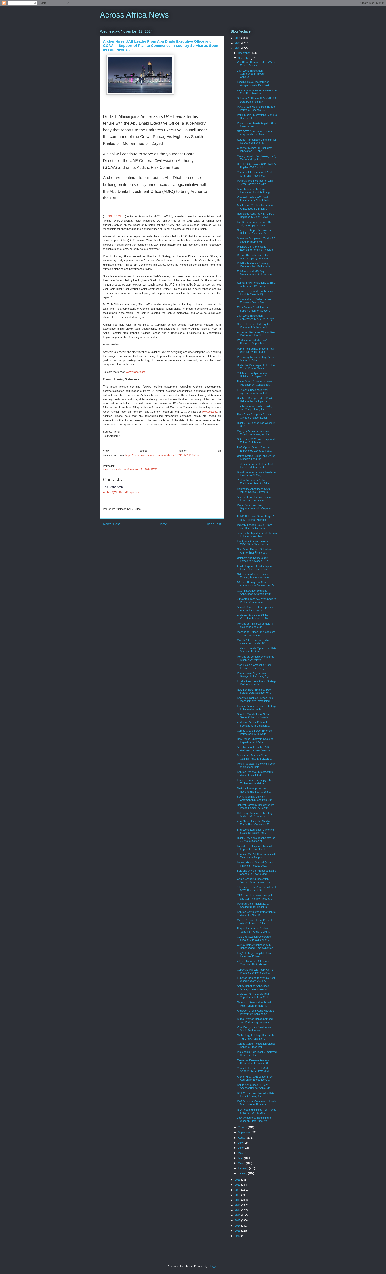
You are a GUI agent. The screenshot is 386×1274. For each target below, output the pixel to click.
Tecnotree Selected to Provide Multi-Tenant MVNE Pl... (254, 1004)
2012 (238, 1235)
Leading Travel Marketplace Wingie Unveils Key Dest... (254, 83)
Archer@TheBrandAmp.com (121, 492)
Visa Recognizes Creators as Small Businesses (254, 1029)
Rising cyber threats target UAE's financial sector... (256, 125)
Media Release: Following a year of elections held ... (256, 765)
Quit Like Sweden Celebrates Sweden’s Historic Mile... (254, 938)
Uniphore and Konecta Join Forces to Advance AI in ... (254, 559)
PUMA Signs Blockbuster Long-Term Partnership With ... (255, 182)
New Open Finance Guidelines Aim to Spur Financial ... (254, 551)
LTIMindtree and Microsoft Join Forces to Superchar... (255, 342)
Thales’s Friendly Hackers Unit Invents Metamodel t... (255, 466)
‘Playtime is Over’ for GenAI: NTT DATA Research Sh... (256, 889)
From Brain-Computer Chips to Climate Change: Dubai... (254, 416)
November (244, 58)
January (243, 1173)
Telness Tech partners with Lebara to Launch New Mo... (257, 535)
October (243, 1127)
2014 (238, 1225)
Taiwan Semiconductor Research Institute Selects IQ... (256, 293)
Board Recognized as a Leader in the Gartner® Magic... (256, 474)
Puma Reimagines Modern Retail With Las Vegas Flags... (256, 350)
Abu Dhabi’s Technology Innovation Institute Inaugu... (255, 191)
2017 (238, 1210)
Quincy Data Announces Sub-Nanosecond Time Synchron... (256, 946)
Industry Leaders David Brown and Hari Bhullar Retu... (254, 526)
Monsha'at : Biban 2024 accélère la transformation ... (256, 633)
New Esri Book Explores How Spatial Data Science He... (254, 691)
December (244, 52)
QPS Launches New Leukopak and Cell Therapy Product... (255, 897)
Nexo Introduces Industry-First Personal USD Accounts (254, 326)
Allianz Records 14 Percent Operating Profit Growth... (253, 963)
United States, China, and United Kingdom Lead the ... (256, 457)
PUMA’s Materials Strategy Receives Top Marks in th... (254, 265)
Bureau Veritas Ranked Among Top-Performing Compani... (255, 1020)
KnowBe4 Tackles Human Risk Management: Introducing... (255, 699)
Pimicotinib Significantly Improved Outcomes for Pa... (257, 1053)
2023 (238, 1179)
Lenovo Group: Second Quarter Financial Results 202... (255, 864)
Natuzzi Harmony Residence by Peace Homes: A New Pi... (255, 806)
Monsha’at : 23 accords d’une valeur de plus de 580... (254, 642)
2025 (238, 43)
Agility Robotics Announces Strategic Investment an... (253, 987)
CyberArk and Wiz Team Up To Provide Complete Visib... (255, 971)
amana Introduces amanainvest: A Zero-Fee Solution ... (257, 92)
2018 (238, 1205)
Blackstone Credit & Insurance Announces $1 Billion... (255, 207)
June (241, 1147)
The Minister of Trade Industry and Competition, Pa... (254, 408)
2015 (238, 1220)
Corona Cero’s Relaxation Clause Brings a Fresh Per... (256, 1045)
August (242, 1137)
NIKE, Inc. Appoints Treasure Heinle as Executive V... (254, 232)
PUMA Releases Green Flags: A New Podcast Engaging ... (255, 518)
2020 (238, 1195)
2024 (238, 48)
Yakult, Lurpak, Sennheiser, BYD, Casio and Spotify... (256, 158)
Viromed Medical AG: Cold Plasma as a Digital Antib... (254, 199)
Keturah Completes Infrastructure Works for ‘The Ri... (256, 913)
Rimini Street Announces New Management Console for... (254, 383)
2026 (238, 38)
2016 (238, 1215)
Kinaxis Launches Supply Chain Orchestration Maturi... (255, 782)
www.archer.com (135, 371)
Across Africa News (134, 14)
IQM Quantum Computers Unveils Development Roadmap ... (256, 1103)
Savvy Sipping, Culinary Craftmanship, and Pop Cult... (256, 798)
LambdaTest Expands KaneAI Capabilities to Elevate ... (254, 848)
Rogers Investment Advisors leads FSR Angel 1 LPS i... (254, 930)
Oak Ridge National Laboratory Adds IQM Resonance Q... (255, 815)
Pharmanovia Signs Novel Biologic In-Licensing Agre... (255, 675)
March (242, 1163)
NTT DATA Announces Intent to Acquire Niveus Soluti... (255, 133)
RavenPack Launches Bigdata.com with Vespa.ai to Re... (255, 508)
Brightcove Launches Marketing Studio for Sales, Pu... (255, 831)
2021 (238, 1190)
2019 (238, 1200)
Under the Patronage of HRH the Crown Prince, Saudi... (256, 367)
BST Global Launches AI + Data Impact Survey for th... (255, 1095)
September (245, 1132)
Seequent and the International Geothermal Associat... (255, 499)
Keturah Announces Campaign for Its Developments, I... (256, 141)
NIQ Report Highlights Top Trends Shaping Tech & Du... (256, 1111)
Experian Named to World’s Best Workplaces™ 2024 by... (256, 979)
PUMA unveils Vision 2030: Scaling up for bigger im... (253, 905)
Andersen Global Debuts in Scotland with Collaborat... (254, 724)
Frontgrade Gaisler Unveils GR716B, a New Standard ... (255, 543)
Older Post (213, 524)
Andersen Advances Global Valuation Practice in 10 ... (254, 617)
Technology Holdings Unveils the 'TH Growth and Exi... (256, 1037)
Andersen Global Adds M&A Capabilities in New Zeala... (254, 996)
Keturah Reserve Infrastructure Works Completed (255, 773)
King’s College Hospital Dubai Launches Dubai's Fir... (254, 955)
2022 (238, 1184)
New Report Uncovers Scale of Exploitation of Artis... (255, 740)
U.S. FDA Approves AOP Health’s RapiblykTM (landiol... (256, 166)
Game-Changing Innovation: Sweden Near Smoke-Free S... (256, 880)
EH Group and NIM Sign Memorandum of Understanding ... (256, 274)
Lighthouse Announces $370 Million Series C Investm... (254, 490)
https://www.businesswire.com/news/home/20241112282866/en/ (162, 455)
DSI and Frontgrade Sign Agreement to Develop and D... (256, 584)
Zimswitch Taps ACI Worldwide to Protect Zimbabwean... (256, 600)
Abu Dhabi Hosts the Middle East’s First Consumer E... (254, 823)
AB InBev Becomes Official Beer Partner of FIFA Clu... (256, 334)
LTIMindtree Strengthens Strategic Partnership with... (257, 683)
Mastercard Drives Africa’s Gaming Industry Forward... (254, 757)
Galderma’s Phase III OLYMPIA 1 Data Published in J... (256, 100)
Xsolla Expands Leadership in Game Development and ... (254, 568)
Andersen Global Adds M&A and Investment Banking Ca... (255, 1012)
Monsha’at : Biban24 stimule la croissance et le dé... (255, 625)
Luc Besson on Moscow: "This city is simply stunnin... (255, 224)
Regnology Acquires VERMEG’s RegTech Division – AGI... (255, 215)
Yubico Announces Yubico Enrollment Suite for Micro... (255, 482)
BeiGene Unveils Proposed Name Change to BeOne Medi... (256, 872)
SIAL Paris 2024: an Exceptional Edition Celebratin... (256, 441)
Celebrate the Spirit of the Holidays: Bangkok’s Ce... (253, 375)
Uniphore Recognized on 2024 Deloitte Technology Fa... (254, 400)
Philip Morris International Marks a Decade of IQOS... (257, 116)
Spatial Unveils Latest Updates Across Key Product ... (255, 609)
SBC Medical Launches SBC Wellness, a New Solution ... (255, 749)
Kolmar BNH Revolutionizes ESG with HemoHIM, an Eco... (256, 284)
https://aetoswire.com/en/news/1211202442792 (130, 469)
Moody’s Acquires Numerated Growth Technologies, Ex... (254, 433)
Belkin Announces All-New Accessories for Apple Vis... (255, 1086)
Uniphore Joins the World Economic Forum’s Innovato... (256, 248)
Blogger (213, 1266)
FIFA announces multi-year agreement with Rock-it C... (254, 391)
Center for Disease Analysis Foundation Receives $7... (254, 1062)
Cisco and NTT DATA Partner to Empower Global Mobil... (255, 301)
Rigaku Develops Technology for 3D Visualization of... (256, 839)
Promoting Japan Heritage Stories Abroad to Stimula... (256, 359)
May (241, 1152)
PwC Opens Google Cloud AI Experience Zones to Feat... (255, 449)
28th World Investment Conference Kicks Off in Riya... (256, 317)
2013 (238, 1230)
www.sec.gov (209, 411)
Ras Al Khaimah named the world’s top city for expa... (253, 257)
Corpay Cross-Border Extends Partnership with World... (254, 732)
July (241, 1142)
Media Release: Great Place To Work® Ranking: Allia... (255, 922)
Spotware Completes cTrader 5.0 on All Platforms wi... (256, 240)
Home (162, 524)
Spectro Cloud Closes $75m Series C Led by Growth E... (255, 716)
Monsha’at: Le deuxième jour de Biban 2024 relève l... (255, 658)
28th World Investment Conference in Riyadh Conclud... (251, 73)
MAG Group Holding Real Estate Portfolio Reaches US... (256, 108)
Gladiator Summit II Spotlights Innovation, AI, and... (254, 149)
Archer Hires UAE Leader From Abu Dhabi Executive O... (255, 1078)
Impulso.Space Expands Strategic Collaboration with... (257, 708)
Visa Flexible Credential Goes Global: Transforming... (254, 666)
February (243, 1168)
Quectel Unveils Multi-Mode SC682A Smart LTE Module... (255, 1070)
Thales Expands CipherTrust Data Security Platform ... (256, 650)
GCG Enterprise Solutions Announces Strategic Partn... (255, 592)
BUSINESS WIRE (114, 216)
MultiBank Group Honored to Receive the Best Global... (254, 790)
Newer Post (111, 524)
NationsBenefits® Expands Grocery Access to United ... (255, 576)
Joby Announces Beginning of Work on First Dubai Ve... (254, 1119)
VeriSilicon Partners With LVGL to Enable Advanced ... (256, 64)
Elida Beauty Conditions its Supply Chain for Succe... (253, 309)
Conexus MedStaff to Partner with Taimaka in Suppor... (256, 856)
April (241, 1158)
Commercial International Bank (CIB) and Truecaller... (255, 174)
